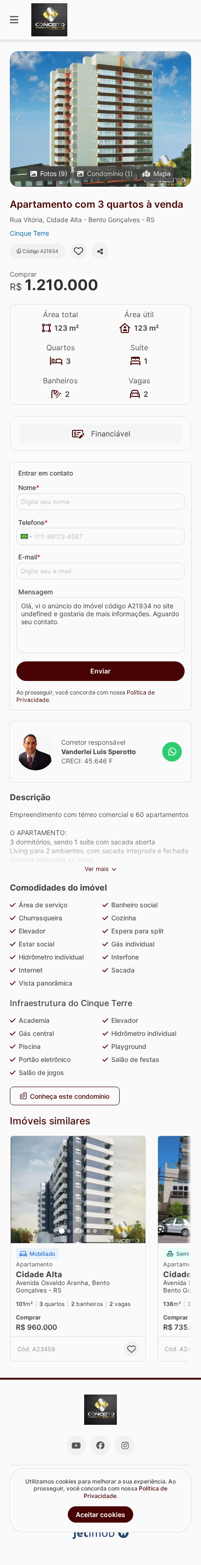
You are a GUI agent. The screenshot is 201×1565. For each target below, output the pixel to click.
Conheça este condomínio (69, 1096)
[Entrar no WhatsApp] (172, 752)
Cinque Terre (29, 233)
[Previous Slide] (17, 119)
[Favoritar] (78, 251)
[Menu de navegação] (14, 20)
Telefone (33, 522)
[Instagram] (125, 1446)
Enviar (100, 671)
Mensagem (35, 592)
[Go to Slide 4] (82, 1231)
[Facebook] (100, 1446)
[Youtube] (76, 1446)
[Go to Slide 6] (95, 1231)
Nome (28, 487)
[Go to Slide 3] (75, 1231)
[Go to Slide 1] (62, 1231)
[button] (100, 119)
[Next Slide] (183, 119)
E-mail (29, 557)
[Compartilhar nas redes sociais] (100, 251)
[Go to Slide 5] (88, 1231)
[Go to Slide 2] (69, 1231)
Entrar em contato (45, 473)
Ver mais (97, 868)
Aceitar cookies (100, 1514)
